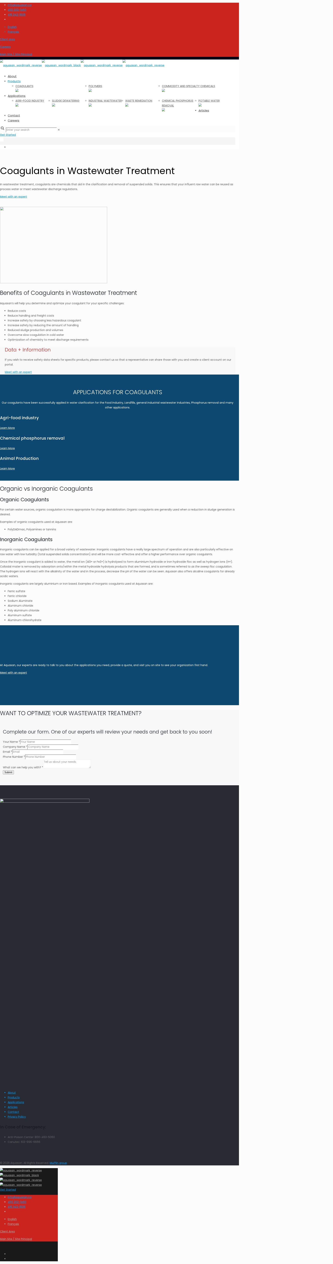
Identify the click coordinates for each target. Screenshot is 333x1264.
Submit (8, 772)
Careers (5, 47)
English (12, 27)
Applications (16, 1102)
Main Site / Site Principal (16, 54)
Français (13, 32)
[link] (59, 130)
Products (14, 1097)
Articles (13, 1107)
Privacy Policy (17, 1117)
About (12, 1093)
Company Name (15, 747)
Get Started (8, 135)
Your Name (11, 742)
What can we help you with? (23, 767)
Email (7, 752)
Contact (13, 1112)
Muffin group (58, 1163)
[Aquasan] (82, 65)
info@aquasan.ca (19, 5)
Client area (7, 39)
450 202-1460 (17, 10)
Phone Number (14, 757)
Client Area (7, 1231)
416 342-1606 (16, 15)
